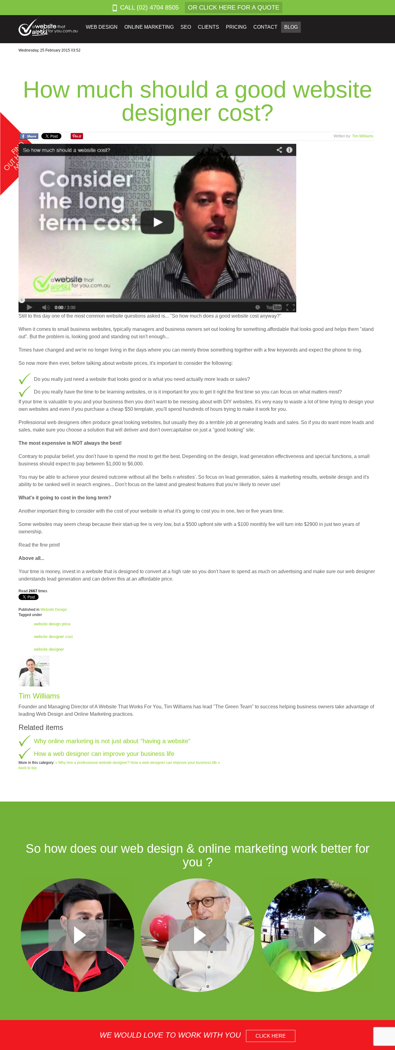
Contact (265, 27)
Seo (186, 27)
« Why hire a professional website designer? (93, 762)
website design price (52, 624)
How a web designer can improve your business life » (175, 762)
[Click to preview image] (157, 228)
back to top (28, 768)
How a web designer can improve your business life (104, 753)
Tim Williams (362, 136)
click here (271, 1036)
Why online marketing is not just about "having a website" (112, 741)
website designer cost (53, 636)
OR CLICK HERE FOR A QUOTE (233, 7)
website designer (49, 649)
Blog (291, 27)
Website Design (53, 609)
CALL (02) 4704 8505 (149, 7)
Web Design (102, 27)
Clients (208, 27)
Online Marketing (149, 27)
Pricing (236, 27)
